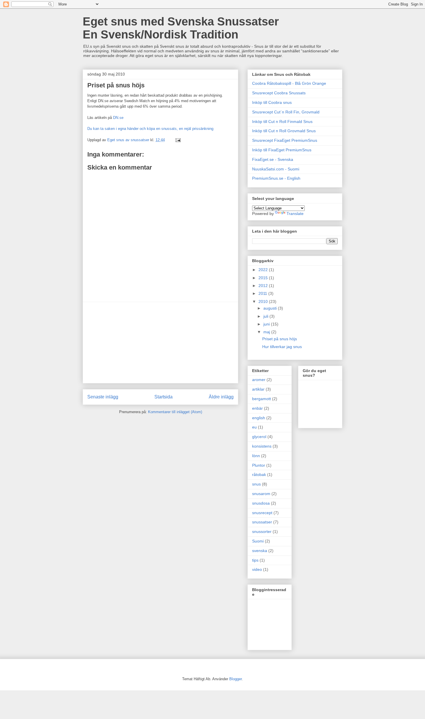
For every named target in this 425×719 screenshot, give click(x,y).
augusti (270, 308)
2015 (263, 277)
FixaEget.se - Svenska (272, 159)
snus (256, 484)
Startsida (163, 396)
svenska (259, 550)
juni (267, 324)
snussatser (262, 522)
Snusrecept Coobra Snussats (279, 93)
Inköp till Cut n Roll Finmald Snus (282, 121)
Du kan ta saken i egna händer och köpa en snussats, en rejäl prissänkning (150, 128)
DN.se (118, 117)
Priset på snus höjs (279, 338)
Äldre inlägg (221, 396)
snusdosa (261, 503)
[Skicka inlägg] (177, 140)
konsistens (261, 446)
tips (255, 560)
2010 (263, 301)
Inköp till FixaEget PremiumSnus (281, 150)
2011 (263, 293)
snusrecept (262, 512)
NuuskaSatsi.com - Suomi (275, 169)
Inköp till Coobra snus (272, 102)
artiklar (258, 389)
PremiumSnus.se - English (276, 178)
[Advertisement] (160, 342)
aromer (258, 379)
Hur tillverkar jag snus (282, 346)
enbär (257, 408)
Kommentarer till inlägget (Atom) (175, 412)
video (257, 569)
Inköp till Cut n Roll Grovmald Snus (284, 130)
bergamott (261, 398)
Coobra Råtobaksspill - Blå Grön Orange (289, 83)
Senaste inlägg (102, 396)
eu (254, 427)
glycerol (259, 436)
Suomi (258, 541)
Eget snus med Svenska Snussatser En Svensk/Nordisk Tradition (181, 28)
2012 (263, 285)
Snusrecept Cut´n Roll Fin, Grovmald (285, 112)
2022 (263, 269)
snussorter (261, 531)
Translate (295, 213)
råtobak (259, 474)
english (258, 417)
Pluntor (258, 465)
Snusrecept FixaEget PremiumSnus (284, 140)
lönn (256, 455)
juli (266, 316)
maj (267, 332)
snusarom (261, 493)
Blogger (235, 679)
